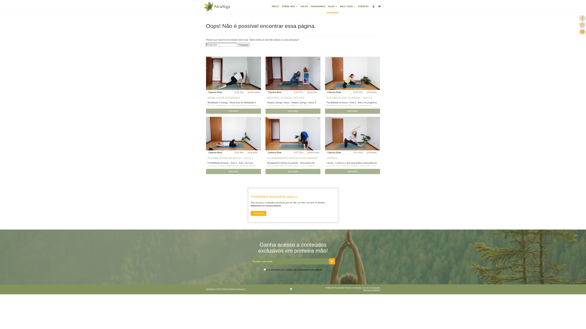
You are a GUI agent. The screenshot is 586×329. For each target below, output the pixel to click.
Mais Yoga (347, 6)
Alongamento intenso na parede (292, 158)
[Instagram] (582, 25)
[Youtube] (582, 32)
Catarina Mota (215, 92)
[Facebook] (582, 18)
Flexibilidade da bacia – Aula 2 (349, 97)
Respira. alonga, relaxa (285, 97)
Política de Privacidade (335, 288)
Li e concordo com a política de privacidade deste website (294, 270)
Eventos (363, 6)
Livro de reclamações (371, 288)
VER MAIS (233, 111)
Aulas (304, 6)
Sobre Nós (289, 6)
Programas (318, 6)
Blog (331, 6)
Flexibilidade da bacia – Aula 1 (230, 158)
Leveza (332, 158)
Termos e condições (353, 288)
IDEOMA (376, 290)
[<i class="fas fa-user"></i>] (373, 6)
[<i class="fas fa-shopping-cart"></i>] (379, 6)
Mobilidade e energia (224, 97)
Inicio (275, 6)
